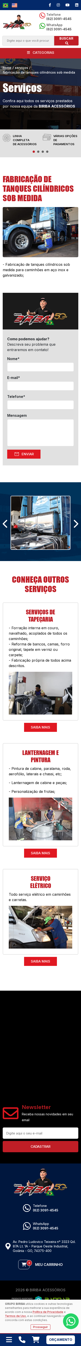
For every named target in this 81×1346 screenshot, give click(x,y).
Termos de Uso (15, 1316)
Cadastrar (40, 1146)
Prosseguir (40, 1327)
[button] (34, 152)
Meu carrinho (46, 1264)
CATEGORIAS (43, 52)
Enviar (24, 454)
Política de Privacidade (48, 1312)
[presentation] (5, 524)
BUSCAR (66, 38)
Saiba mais (40, 727)
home (7, 68)
